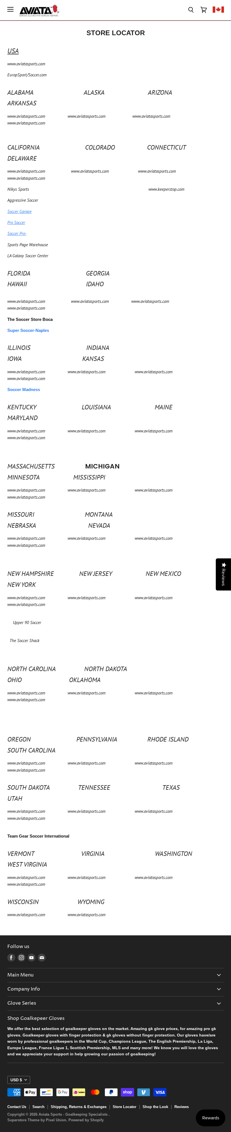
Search (38, 1107)
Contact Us (16, 1107)
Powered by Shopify (86, 1120)
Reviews (181, 1107)
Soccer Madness (23, 389)
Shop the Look (155, 1107)
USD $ (16, 1080)
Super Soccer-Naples (28, 330)
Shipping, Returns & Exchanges (78, 1107)
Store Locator (124, 1107)
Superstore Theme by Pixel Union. (37, 1120)
